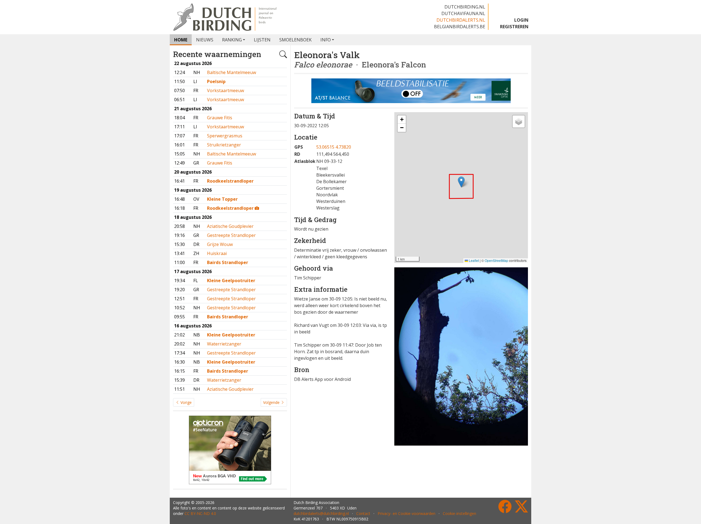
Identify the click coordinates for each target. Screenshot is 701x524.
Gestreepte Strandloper (231, 235)
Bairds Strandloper (227, 262)
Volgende (272, 402)
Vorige (185, 402)
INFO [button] (325, 40)
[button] (461, 182)
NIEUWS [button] (204, 40)
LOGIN (521, 20)
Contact (363, 513)
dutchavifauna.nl (463, 13)
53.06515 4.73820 (333, 147)
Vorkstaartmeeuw (225, 90)
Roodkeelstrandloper (230, 181)
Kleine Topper (222, 199)
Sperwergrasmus (224, 136)
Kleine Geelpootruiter (231, 280)
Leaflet (473, 260)
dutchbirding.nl (464, 7)
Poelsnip (216, 81)
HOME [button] (180, 40)
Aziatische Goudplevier (230, 226)
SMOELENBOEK (295, 40)
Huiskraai (217, 253)
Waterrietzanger (224, 344)
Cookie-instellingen (459, 513)
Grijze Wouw (220, 244)
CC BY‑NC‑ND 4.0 (200, 513)
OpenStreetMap (496, 260)
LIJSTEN (262, 40)
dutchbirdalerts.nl (460, 20)
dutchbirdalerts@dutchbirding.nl (321, 513)
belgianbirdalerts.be (459, 27)
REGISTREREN (514, 27)
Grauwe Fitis (219, 118)
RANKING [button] (232, 40)
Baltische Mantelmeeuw (231, 72)
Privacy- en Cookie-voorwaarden (406, 513)
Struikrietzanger (224, 145)
